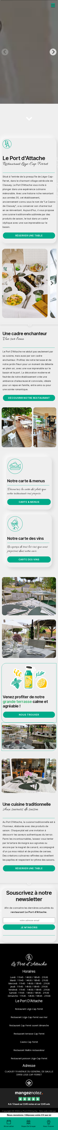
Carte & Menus (29, 501)
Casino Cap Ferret (29, 1041)
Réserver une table (29, 235)
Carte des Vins (29, 559)
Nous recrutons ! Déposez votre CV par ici (29, 1115)
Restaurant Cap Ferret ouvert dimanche (29, 1025)
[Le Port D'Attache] (29, 1093)
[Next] (53, 52)
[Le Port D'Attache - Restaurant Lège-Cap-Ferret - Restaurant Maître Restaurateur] (29, 736)
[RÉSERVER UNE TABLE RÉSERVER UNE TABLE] (29, 52)
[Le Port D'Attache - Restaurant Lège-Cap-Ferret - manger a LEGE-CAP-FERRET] (29, 427)
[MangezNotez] (29, 1084)
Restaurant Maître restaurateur (29, 1050)
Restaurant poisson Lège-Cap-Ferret (29, 1058)
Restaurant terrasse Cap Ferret (29, 1033)
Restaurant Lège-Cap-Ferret (29, 1008)
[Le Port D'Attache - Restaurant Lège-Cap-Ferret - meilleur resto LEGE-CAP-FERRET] (29, 775)
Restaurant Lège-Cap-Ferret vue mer (29, 1017)
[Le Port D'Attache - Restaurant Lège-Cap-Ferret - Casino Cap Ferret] (29, 596)
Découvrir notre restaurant (29, 397)
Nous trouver (29, 714)
